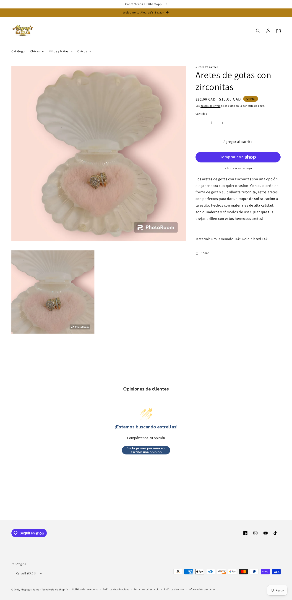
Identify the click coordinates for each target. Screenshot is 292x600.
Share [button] (205, 253)
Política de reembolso (85, 589)
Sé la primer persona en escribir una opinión (146, 450)
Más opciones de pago (238, 168)
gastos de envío (211, 105)
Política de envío (174, 589)
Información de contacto (203, 589)
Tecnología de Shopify (55, 589)
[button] (37, 51)
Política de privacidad (116, 589)
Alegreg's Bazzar (31, 589)
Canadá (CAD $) (26, 573)
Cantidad (201, 114)
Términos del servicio (146, 589)
